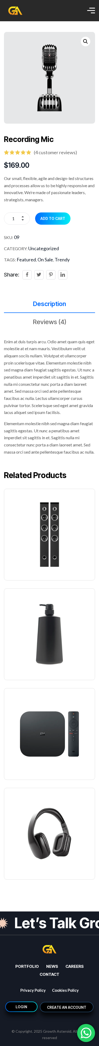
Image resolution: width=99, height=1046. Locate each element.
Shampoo (19, 663)
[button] (85, 41)
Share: (11, 274)
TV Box (16, 762)
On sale (45, 259)
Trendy (62, 259)
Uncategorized (43, 248)
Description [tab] (49, 304)
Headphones (23, 862)
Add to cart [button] (53, 522)
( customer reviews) (55, 152)
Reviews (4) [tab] (49, 322)
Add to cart (52, 218)
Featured (26, 259)
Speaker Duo (23, 563)
